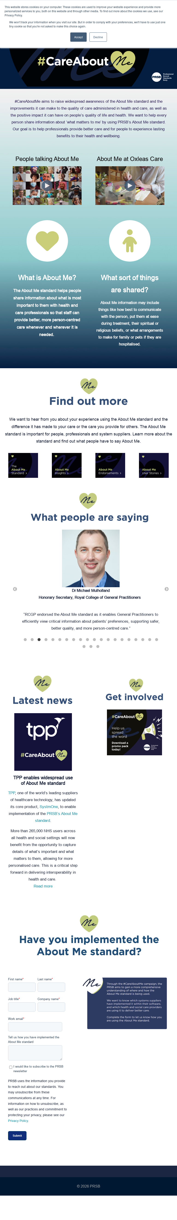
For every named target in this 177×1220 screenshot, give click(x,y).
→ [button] (166, 589)
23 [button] (97, 646)
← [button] (15, 589)
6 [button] (59, 639)
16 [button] (129, 639)
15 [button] (122, 639)
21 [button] (84, 646)
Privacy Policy (18, 1121)
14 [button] (115, 639)
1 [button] (25, 639)
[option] (91, 582)
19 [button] (149, 639)
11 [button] (94, 639)
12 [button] (101, 639)
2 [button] (32, 639)
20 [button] (156, 639)
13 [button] (108, 639)
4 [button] (46, 639)
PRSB (95, 1186)
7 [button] (66, 639)
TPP (11, 793)
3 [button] (39, 639)
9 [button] (80, 639)
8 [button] (73, 639)
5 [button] (52, 639)
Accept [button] (78, 37)
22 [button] (90, 646)
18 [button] (142, 639)
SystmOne (49, 807)
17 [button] (135, 639)
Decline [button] (98, 37)
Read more (43, 886)
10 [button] (87, 639)
